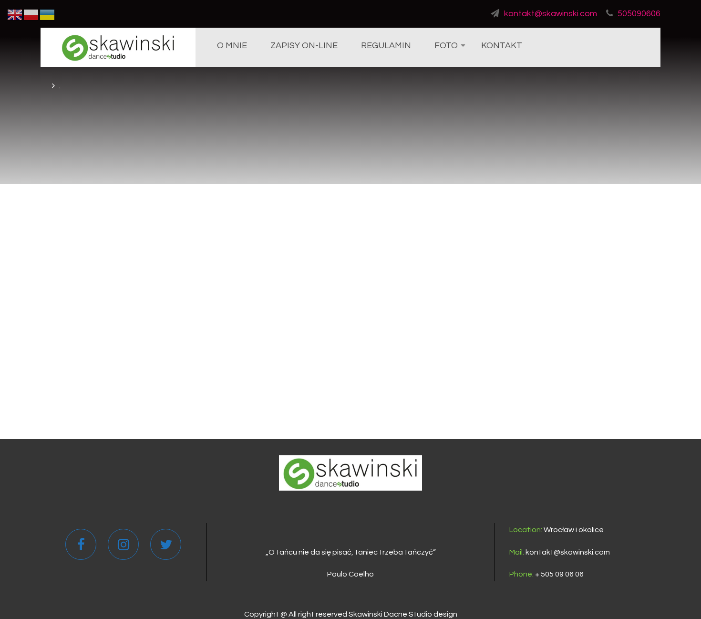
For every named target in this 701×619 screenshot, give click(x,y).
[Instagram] (123, 547)
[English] (15, 14)
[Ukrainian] (48, 14)
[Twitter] (166, 547)
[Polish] (31, 14)
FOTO (446, 45)
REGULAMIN (386, 45)
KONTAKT (501, 45)
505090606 (639, 13)
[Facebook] (81, 547)
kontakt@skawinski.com (550, 13)
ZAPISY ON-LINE (304, 45)
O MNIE (232, 45)
